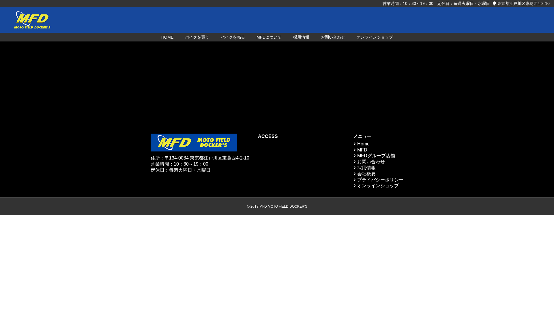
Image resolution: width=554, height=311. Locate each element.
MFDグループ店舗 (376, 155)
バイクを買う (197, 37)
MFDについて (269, 37)
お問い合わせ (333, 37)
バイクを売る (233, 37)
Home (363, 143)
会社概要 (366, 173)
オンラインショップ (375, 37)
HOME (167, 37)
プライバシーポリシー (380, 179)
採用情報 (301, 37)
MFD (362, 149)
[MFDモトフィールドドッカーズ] (31, 19)
